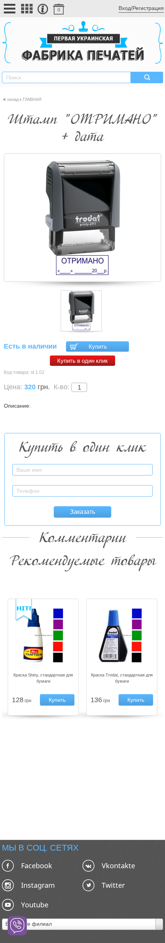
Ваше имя (141, 465)
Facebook (36, 865)
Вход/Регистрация (141, 8)
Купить (98, 346)
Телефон (142, 486)
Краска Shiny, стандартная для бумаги (43, 678)
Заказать (82, 512)
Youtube (34, 904)
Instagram (38, 885)
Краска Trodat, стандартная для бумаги (122, 678)
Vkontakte (118, 865)
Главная (32, 99)
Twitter (113, 885)
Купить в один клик (82, 360)
